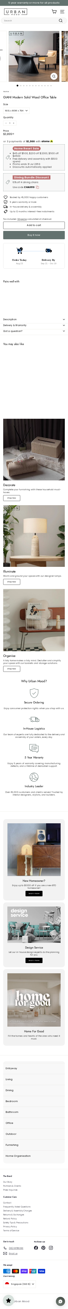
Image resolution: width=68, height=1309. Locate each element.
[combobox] (34, 21)
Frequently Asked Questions (16, 1206)
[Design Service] (34, 925)
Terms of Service (11, 1230)
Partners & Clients (12, 1186)
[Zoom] (53, 76)
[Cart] (54, 11)
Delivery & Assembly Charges (17, 1210)
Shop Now (11, 498)
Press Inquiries (10, 1190)
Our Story (7, 1182)
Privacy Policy (10, 1226)
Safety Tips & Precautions (15, 1222)
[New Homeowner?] (34, 849)
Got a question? (13, 331)
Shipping (22, 219)
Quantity (8, 117)
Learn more (34, 893)
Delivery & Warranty (15, 325)
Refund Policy (10, 1218)
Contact (7, 1202)
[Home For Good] (34, 1000)
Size (5, 104)
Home (6, 91)
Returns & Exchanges (13, 1214)
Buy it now (34, 235)
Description (10, 319)
